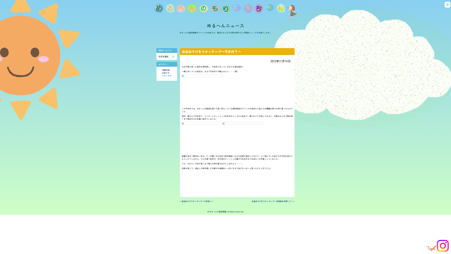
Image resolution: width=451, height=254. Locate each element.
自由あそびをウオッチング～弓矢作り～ (211, 51)
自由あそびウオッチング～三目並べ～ (197, 201)
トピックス (166, 75)
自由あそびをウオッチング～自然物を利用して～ (272, 201)
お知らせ (166, 72)
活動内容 (166, 70)
